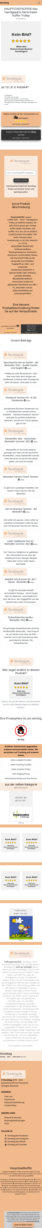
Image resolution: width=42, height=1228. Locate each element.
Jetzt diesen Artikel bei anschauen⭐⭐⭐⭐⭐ (8, 329)
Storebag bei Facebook (17, 1135)
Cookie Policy (10, 1105)
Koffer (9, 1057)
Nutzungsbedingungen (14, 1120)
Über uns (8, 1096)
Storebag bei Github (16, 1141)
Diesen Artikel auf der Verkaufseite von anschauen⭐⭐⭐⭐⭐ (21, 119)
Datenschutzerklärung (14, 1102)
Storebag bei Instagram (18, 1138)
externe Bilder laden (23, 1224)
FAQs (6, 1123)
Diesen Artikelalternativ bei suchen (31, 329)
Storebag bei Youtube (17, 1144)
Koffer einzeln (16, 1057)
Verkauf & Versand (12, 1117)
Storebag (4, 2)
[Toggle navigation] (39, 3)
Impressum (9, 1099)
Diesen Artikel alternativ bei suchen (21, 135)
